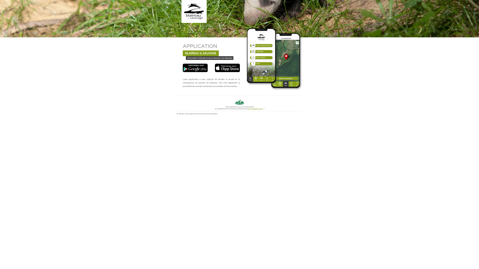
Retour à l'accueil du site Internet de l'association (198, 114)
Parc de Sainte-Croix (254, 109)
